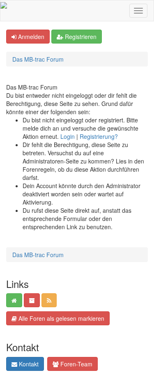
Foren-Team (75, 364)
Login (67, 136)
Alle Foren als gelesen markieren (60, 318)
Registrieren (80, 36)
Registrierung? (99, 136)
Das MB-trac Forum (38, 59)
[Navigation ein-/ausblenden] (138, 11)
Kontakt (28, 364)
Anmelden (30, 36)
